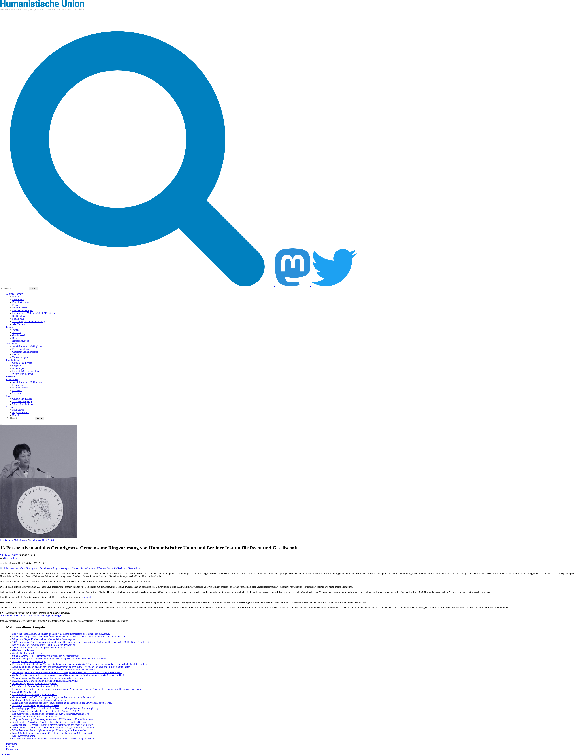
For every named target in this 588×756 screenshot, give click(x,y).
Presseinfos (11, 376)
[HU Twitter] (334, 285)
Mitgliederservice (20, 412)
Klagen (15, 354)
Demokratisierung (21, 302)
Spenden (16, 393)
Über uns (10, 327)
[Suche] (137, 285)
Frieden (16, 305)
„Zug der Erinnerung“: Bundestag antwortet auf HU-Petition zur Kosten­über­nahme (52, 719)
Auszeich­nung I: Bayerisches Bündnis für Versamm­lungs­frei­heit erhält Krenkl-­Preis (52, 725)
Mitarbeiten (17, 385)
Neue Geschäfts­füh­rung (23, 736)
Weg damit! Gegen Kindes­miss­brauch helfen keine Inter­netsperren (44, 639)
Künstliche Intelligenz (22, 310)
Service (9, 407)
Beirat (15, 338)
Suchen (33, 288)
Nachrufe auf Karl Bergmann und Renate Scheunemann (39, 700)
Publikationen (12, 360)
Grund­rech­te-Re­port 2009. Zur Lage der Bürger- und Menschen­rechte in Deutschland (53, 697)
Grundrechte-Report (22, 363)
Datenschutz (18, 299)
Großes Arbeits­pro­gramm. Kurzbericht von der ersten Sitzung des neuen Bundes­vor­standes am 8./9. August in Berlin (68, 675)
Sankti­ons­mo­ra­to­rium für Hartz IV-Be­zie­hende (34, 716)
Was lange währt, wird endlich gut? (29, 661)
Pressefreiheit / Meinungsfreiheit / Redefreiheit (34, 313)
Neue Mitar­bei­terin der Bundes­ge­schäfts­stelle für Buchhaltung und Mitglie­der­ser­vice (53, 733)
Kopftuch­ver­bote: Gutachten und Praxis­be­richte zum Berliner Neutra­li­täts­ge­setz (50, 713)
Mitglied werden (20, 387)
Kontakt (16, 415)
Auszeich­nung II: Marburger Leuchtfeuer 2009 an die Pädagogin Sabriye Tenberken (53, 727)
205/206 (16, 555)
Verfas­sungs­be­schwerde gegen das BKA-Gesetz (35, 705)
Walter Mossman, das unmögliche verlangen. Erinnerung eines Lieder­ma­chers (49, 730)
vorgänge (16, 365)
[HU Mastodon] (293, 285)
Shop (8, 396)
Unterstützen (12, 379)
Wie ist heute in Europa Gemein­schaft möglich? (35, 686)
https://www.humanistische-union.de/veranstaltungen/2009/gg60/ (31, 615)
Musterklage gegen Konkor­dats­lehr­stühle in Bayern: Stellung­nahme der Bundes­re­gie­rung (55, 708)
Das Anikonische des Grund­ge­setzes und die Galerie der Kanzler (43, 645)
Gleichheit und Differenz (24, 650)
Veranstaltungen (20, 357)
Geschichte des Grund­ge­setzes (27, 653)
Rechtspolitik (18, 316)
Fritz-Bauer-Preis (20, 349)
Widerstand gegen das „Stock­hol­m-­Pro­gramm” (34, 683)
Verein (15, 329)
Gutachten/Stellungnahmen (25, 351)
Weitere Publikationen (23, 374)
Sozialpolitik (18, 318)
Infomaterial (18, 409)
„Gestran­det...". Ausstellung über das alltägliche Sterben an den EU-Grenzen (49, 722)
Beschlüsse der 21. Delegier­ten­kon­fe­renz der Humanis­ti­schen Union (45, 680)
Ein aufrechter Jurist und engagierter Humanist (34, 694)
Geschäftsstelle (19, 335)
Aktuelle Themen (14, 294)
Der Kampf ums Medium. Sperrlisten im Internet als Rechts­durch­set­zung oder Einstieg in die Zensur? (61, 633)
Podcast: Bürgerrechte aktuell (26, 371)
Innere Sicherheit (20, 307)
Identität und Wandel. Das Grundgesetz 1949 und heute (39, 647)
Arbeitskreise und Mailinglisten (27, 346)
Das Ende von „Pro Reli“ (24, 691)
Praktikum (17, 390)
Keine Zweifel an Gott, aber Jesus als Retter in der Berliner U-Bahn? (45, 711)
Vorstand (16, 332)
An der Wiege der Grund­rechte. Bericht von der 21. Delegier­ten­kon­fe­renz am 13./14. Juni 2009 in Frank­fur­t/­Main (67, 672)
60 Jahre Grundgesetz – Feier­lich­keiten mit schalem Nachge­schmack (45, 656)
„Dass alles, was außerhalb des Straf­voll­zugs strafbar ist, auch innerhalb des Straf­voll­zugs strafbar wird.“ (62, 702)
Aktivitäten (11, 343)
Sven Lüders (10, 558)
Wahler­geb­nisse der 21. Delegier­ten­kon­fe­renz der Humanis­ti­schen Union (47, 678)
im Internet (85, 597)
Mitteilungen (18, 368)
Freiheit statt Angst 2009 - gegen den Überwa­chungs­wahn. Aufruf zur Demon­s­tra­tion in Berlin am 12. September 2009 (69, 636)
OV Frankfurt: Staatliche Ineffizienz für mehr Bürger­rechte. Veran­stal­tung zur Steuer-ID (54, 738)
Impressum (11, 744)
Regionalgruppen (20, 340)
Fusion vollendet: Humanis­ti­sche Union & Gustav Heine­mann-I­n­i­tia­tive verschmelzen (53, 669)
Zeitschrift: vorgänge (22, 401)
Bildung (16, 296)
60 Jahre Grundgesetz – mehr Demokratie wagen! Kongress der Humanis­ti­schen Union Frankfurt (59, 658)
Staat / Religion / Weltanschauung (28, 321)
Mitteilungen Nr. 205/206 (41, 540)
